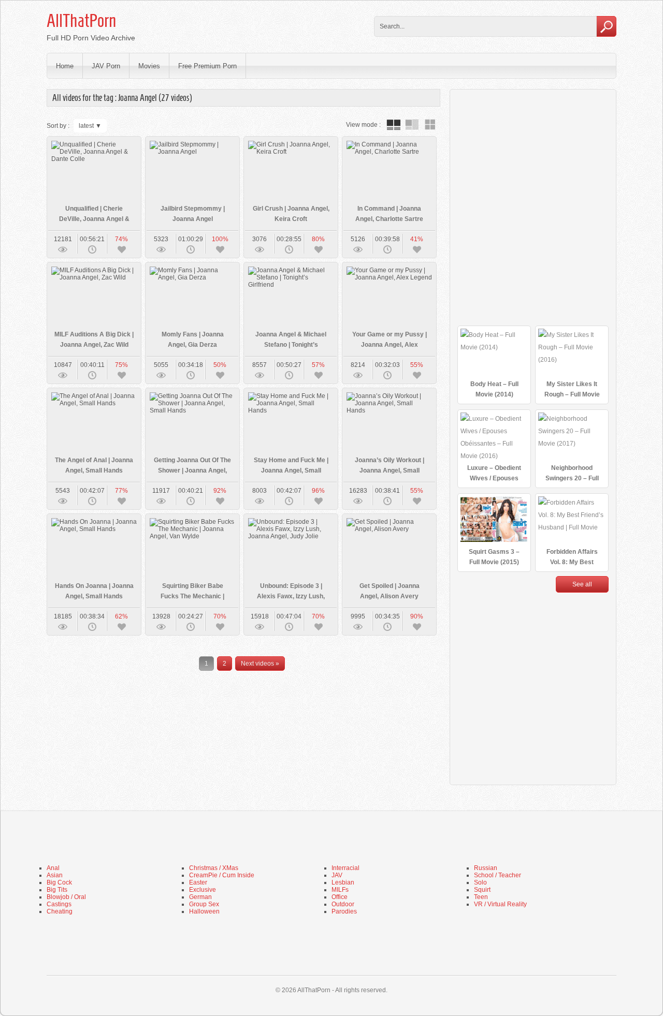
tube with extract (412, 124)
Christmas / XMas (213, 868)
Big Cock (59, 882)
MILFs (340, 889)
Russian (485, 868)
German (200, 897)
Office (340, 897)
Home (65, 66)
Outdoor (343, 904)
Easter (198, 882)
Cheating (60, 911)
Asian (55, 875)
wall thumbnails (430, 124)
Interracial (345, 868)
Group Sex (204, 904)
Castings (59, 904)
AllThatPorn (81, 21)
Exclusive (202, 889)
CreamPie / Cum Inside (221, 875)
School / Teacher (497, 875)
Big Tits (57, 889)
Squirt (482, 889)
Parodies (344, 911)
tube (393, 124)
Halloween (204, 911)
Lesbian (343, 882)
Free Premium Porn (207, 66)
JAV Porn (106, 66)
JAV (337, 875)
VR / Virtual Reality (500, 904)
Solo (480, 882)
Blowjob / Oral (66, 897)
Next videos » (260, 663)
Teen (481, 897)
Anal (53, 868)
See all (582, 584)
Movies (149, 66)
